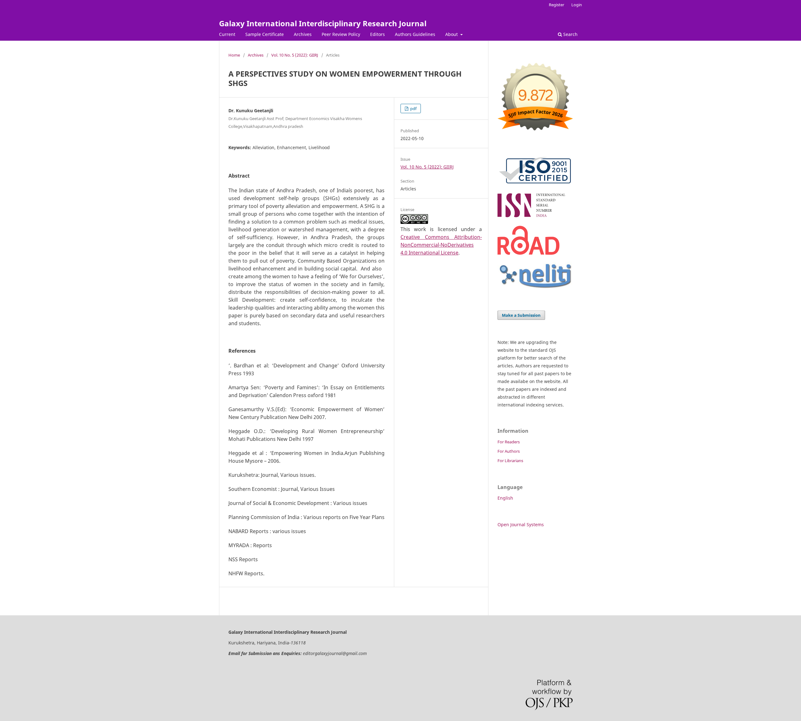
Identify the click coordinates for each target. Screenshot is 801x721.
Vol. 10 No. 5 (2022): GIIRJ (294, 55)
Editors (377, 34)
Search (570, 34)
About (452, 34)
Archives (303, 34)
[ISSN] (535, 217)
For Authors (508, 451)
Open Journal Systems (520, 524)
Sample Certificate (264, 34)
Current (227, 34)
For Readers (508, 442)
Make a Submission (521, 315)
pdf (412, 108)
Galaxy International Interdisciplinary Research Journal (322, 23)
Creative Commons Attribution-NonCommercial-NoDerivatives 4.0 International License (441, 245)
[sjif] (535, 133)
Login (576, 5)
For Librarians (510, 460)
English (505, 498)
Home (234, 55)
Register (556, 5)
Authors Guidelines (415, 34)
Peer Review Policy (341, 34)
